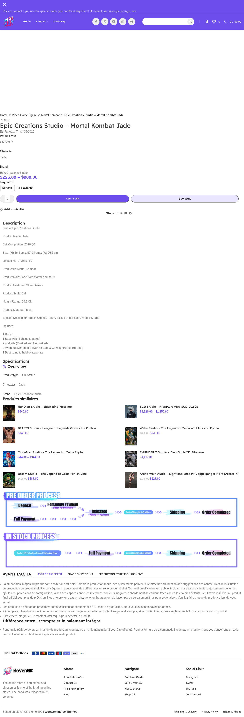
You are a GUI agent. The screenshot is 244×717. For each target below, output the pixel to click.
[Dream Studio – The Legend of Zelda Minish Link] (9, 480)
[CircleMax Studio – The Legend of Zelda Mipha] (9, 459)
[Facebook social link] (95, 21)
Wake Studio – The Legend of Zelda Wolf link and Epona (179, 428)
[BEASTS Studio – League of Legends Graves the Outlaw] (9, 435)
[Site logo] (8, 21)
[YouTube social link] (113, 21)
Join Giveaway (133, 682)
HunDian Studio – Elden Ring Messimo (45, 406)
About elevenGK (73, 677)
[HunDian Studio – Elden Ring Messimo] (9, 413)
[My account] (206, 21)
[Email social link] (125, 213)
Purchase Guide (134, 677)
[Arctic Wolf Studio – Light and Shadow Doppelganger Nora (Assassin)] (131, 480)
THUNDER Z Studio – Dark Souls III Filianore (172, 452)
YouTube (191, 688)
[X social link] (104, 21)
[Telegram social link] (130, 213)
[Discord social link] (131, 21)
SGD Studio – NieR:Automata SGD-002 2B (169, 406)
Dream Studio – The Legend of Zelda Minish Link (52, 473)
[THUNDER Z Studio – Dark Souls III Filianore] (131, 459)
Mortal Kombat (50, 115)
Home (4, 115)
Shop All (130, 694)
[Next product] (9, 120)
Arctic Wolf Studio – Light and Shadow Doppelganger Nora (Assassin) (189, 473)
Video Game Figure (24, 115)
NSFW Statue (132, 688)
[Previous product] (2, 120)
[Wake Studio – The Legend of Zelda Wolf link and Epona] (131, 436)
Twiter (189, 682)
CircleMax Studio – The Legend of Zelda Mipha (50, 452)
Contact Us (70, 682)
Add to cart (72, 198)
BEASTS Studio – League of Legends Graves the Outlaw (57, 428)
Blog (66, 694)
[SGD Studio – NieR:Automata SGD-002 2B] (131, 411)
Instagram (192, 677)
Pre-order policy (74, 688)
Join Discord (193, 694)
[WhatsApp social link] (122, 21)
